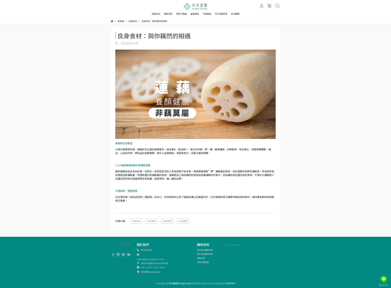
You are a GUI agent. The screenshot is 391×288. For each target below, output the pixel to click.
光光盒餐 (183, 221)
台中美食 (152, 221)
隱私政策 (201, 258)
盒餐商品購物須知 (205, 249)
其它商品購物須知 (205, 253)
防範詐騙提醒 (203, 262)
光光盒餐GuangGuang (150, 271)
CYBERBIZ (230, 283)
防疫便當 (167, 221)
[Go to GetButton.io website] (384, 285)
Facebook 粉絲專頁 (231, 245)
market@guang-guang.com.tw (150, 259)
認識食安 (136, 221)
